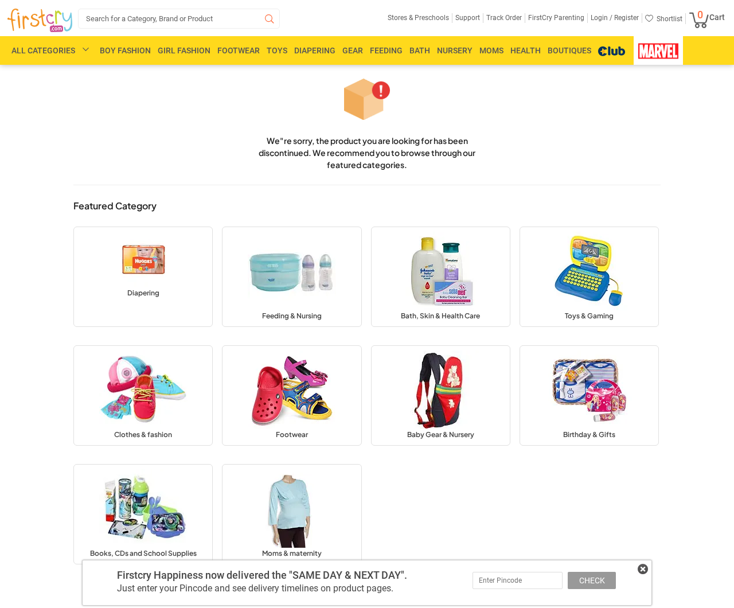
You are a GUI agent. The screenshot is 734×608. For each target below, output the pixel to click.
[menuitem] (39, 21)
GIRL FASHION (184, 50)
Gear (352, 50)
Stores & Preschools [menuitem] (418, 18)
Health (525, 50)
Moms (491, 50)
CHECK (592, 580)
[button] (143, 277)
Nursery (455, 50)
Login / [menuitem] (601, 18)
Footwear (238, 50)
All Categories (43, 50)
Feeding (386, 50)
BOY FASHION (125, 50)
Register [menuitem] (625, 18)
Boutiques (569, 50)
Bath (419, 50)
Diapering (314, 50)
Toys (277, 50)
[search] (179, 18)
